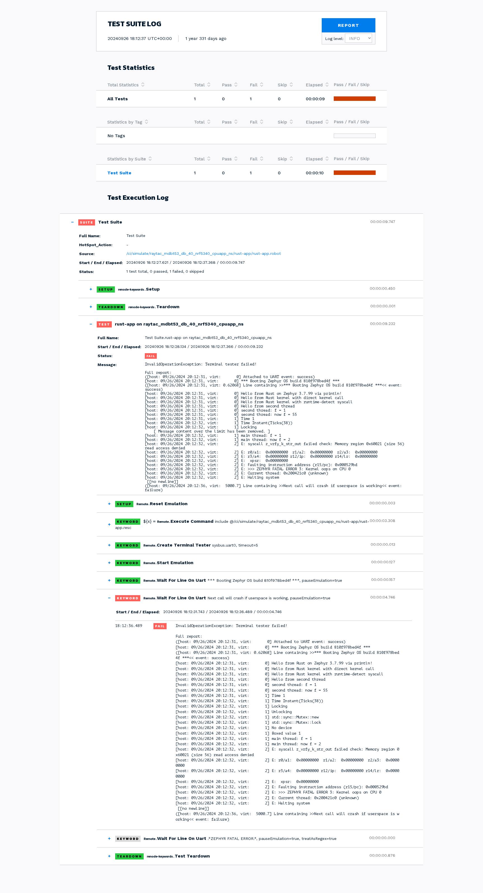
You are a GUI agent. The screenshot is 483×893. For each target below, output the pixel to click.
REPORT (348, 25)
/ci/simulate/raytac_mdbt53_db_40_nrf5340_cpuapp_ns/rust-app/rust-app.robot (203, 253)
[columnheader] (145, 84)
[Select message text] (408, 725)
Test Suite (119, 172)
